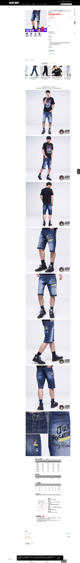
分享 (50, 53)
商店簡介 (30, 561)
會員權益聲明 (47, 562)
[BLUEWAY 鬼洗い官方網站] (14, 3)
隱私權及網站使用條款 (32, 562)
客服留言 (46, 561)
